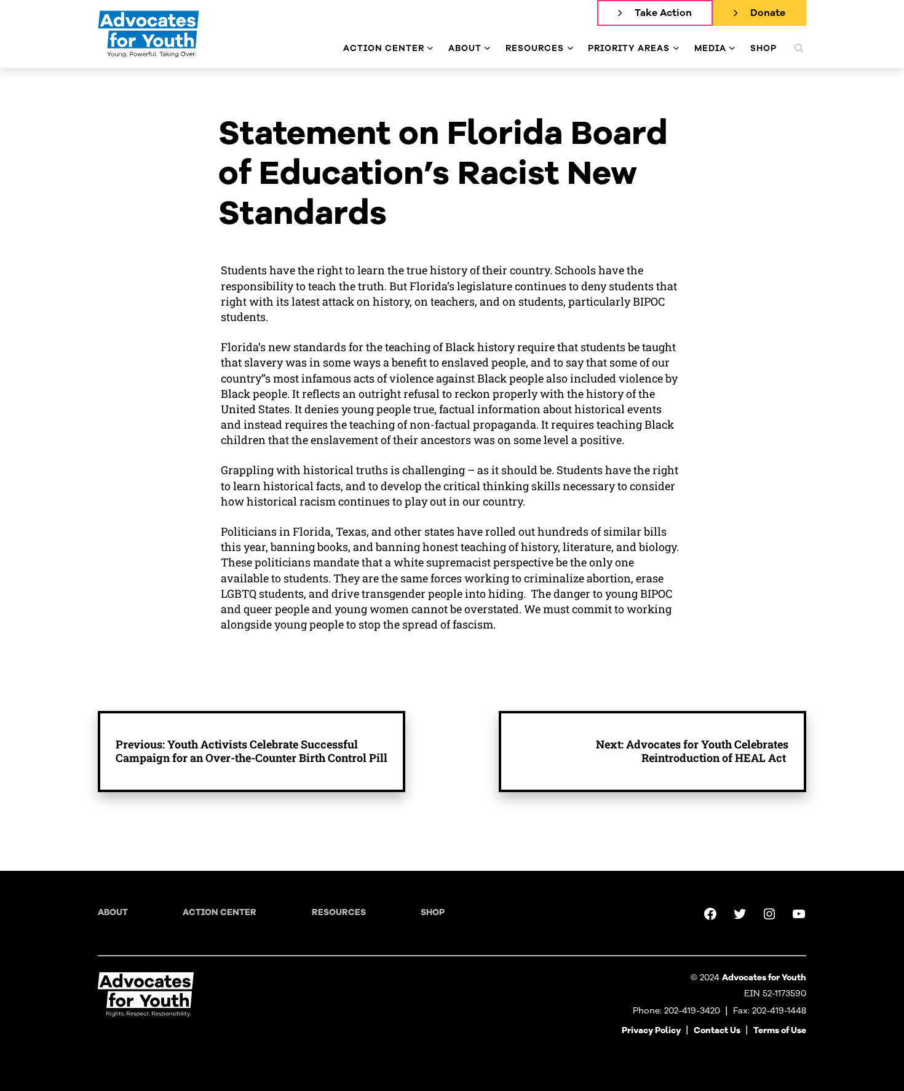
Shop (433, 912)
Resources (339, 912)
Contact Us (717, 1030)
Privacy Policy (651, 1030)
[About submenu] (487, 48)
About (113, 912)
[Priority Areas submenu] (676, 48)
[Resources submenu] (570, 48)
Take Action (663, 13)
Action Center (219, 912)
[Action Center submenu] (430, 48)
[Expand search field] (798, 48)
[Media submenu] (732, 48)
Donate (767, 13)
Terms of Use (779, 1030)
